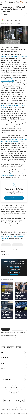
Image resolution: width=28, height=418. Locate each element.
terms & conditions (6, 409)
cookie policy (13, 409)
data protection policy (21, 409)
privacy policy (20, 407)
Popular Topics (5, 329)
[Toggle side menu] (2, 2)
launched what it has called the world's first (14, 56)
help (16, 407)
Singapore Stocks (17, 245)
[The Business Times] (12, 2)
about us (7, 407)
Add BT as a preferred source (12, 20)
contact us (11, 407)
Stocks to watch (6, 245)
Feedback (4, 254)
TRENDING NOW (6, 280)
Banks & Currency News (17, 329)
